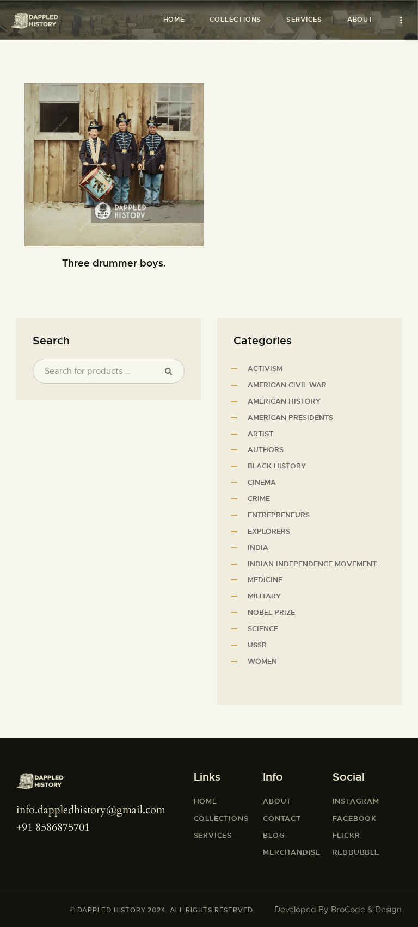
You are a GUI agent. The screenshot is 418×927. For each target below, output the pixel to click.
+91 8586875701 (53, 827)
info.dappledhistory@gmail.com (90, 809)
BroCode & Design (366, 909)
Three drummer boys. (114, 263)
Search (171, 371)
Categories (262, 341)
